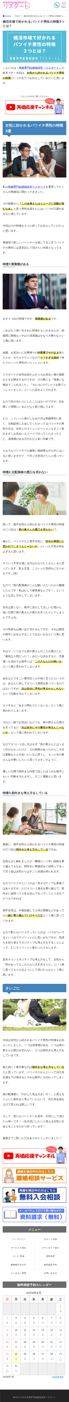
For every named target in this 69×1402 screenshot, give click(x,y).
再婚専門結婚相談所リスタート (27, 186)
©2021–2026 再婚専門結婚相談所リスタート (34, 1397)
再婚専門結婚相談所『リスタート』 (40, 67)
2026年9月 (58, 1377)
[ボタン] (57, 5)
